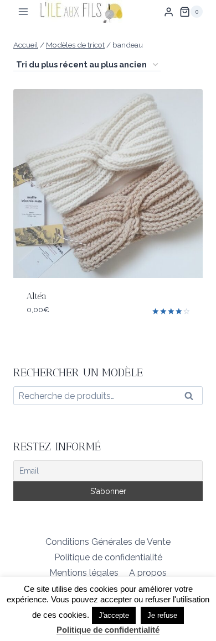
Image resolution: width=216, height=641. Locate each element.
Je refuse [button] (162, 615)
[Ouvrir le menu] (23, 11)
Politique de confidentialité (108, 557)
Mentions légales (84, 573)
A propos (148, 573)
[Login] (168, 11)
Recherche (192, 398)
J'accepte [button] (114, 615)
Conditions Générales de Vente (108, 542)
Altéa (37, 296)
